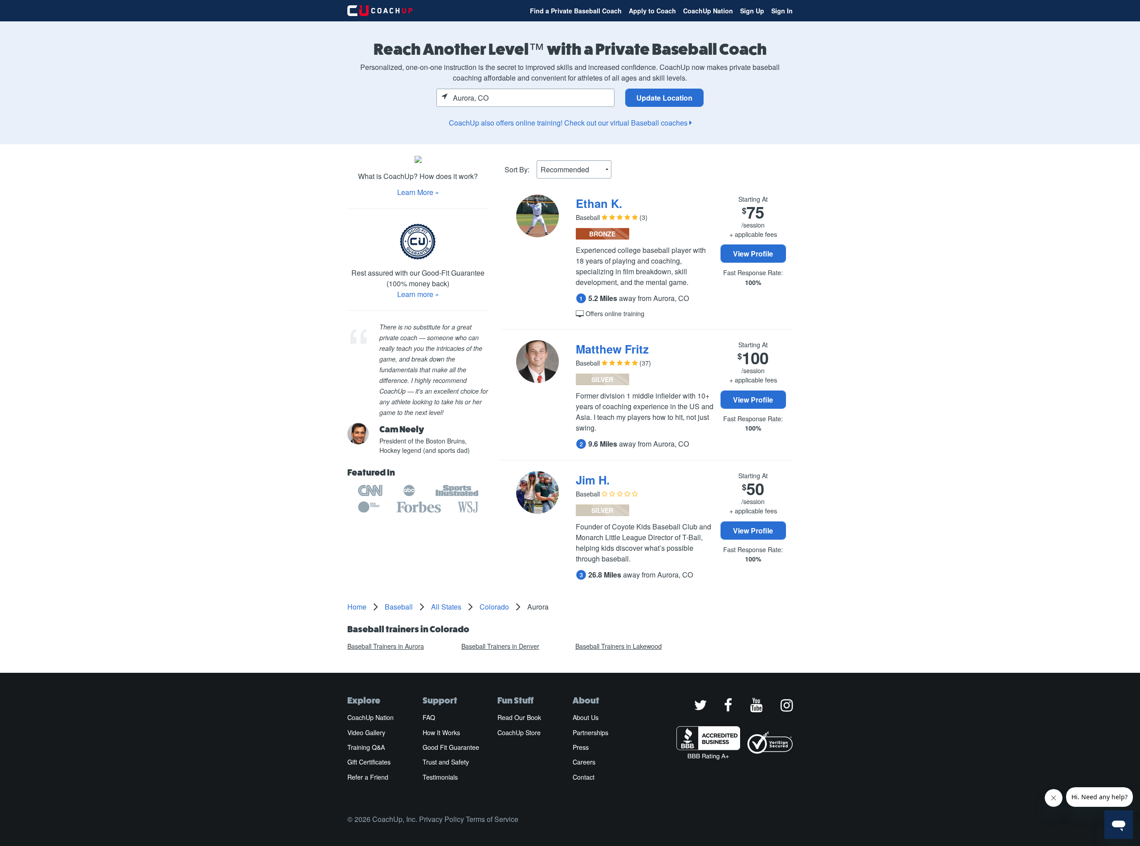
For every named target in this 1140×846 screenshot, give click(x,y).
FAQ (429, 717)
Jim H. (593, 480)
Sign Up (752, 10)
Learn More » (418, 192)
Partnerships (590, 732)
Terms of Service (492, 819)
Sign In (782, 10)
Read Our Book (519, 717)
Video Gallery (366, 732)
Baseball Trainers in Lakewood (618, 646)
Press (581, 747)
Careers (584, 761)
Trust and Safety (446, 761)
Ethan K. (599, 203)
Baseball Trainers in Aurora (385, 646)
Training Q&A (366, 747)
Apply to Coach (652, 10)
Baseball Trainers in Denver (500, 646)
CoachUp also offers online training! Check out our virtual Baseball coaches (569, 123)
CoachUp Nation (708, 10)
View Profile (753, 253)
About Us (585, 717)
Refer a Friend (367, 777)
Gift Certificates (369, 761)
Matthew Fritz (612, 349)
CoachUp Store (519, 732)
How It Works (441, 732)
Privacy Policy (441, 819)
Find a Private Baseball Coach (576, 10)
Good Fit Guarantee (451, 747)
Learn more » (418, 294)
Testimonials (440, 777)
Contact (583, 777)
